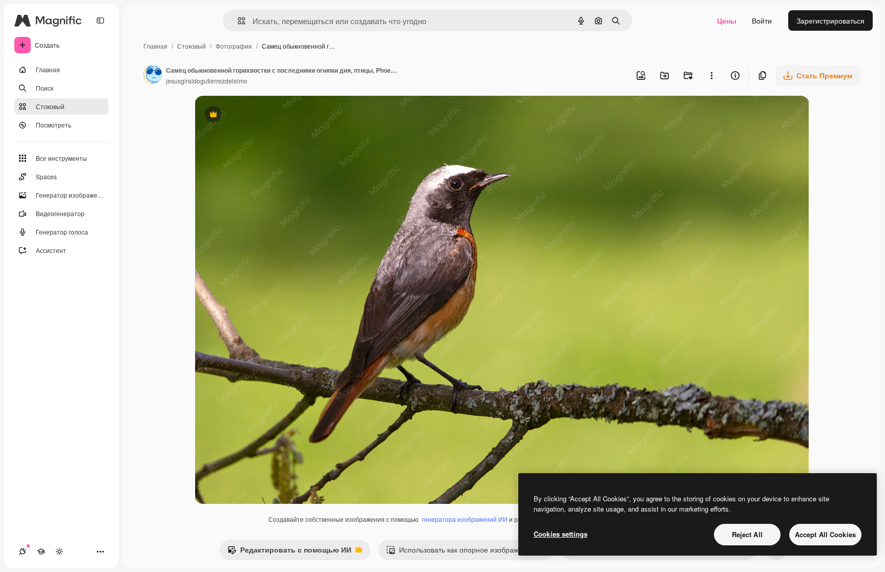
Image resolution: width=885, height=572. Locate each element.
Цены (726, 20)
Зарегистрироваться (830, 20)
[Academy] (41, 551)
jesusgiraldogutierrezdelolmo (206, 80)
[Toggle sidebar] (100, 20)
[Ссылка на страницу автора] (152, 75)
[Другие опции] (711, 75)
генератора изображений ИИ (465, 519)
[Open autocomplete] (237, 21)
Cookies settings (560, 534)
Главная (155, 45)
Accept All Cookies (825, 534)
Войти (762, 20)
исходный (263, 115)
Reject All (747, 534)
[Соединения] (22, 551)
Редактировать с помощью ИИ (289, 552)
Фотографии (234, 45)
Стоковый (191, 45)
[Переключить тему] (59, 551)
